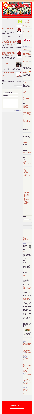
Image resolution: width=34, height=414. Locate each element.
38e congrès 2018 (26, 194)
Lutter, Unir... (8, 16)
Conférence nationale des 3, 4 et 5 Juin (27, 174)
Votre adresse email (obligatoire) (7, 92)
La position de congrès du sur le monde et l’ (8, 63)
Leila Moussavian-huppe (10, 31)
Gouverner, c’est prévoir (26, 125)
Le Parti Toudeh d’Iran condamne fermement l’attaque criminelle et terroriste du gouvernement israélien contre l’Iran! (8, 53)
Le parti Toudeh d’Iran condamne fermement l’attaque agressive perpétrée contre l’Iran (8, 29)
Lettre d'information (15, 403)
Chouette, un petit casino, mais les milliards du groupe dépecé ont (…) (27, 134)
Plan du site (7, 403)
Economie (25, 205)
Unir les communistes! (26, 31)
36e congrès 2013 (26, 192)
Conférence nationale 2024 (27, 200)
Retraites (25, 179)
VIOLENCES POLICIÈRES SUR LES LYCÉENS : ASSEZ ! (27, 148)
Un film (24, 251)
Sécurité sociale (26, 178)
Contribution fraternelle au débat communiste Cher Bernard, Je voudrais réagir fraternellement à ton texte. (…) (26, 391)
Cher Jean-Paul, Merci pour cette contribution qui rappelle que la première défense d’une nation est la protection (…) (27, 350)
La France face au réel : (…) (27, 233)
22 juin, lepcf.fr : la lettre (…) (27, 26)
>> (30, 3)
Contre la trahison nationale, (27, 232)
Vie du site (27, 16)
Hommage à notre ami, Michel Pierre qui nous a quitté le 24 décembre (26, 97)
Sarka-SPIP (23, 403)
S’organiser (18, 16)
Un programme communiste (26, 212)
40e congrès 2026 (26, 196)
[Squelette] (19, 408)
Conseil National (26, 201)
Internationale (13, 16)
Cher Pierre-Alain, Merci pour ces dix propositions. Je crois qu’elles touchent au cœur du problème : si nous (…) (27, 365)
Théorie (25, 210)
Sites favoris (25, 224)
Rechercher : (25, 2)
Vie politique (4, 16)
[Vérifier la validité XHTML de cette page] (11, 408)
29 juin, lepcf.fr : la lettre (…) (27, 25)
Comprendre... (23, 16)
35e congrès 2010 (26, 191)
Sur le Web (25, 226)
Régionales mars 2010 (27, 175)
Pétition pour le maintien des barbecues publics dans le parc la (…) (27, 153)
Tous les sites (24, 82)
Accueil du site (4, 18)
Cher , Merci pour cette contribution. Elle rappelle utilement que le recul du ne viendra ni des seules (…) (27, 344)
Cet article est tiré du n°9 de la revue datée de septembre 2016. (27, 380)
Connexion (4, 0)
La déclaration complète (26, 275)
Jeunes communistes (26, 202)
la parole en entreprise (27, 177)
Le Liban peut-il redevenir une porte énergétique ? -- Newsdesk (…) (26, 91)
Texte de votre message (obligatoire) (8, 98)
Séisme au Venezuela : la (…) (27, 234)
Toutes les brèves (25, 49)
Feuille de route (26, 227)
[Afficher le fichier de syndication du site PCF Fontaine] (27, 150)
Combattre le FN (26, 172)
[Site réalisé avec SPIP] (22, 408)
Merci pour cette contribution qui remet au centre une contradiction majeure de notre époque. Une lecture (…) (27, 354)
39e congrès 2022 (26, 195)
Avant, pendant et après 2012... (27, 169)
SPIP (20, 403)
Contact (11, 403)
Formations (25, 206)
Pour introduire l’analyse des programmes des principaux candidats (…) (27, 121)
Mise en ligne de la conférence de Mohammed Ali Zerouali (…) (26, 100)
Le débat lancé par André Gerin (26, 171)
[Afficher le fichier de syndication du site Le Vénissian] (27, 129)
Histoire (25, 207)
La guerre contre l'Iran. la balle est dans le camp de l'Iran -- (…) (26, 89)
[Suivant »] (21, 26)
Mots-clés (25, 223)
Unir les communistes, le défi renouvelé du (26, 298)
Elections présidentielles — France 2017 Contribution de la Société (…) (27, 119)
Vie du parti (25, 203)
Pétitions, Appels (26, 29)
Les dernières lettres (27, 20)
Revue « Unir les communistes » (26, 209)
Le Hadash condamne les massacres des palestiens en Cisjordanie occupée (27, 140)
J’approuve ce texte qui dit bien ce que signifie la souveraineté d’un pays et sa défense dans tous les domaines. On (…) (27, 360)
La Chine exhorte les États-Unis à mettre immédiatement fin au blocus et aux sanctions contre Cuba (27, 63)
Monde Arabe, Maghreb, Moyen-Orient (27, 185)
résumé (24, 300)
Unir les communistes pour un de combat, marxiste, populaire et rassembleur (27, 287)
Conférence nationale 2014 (27, 198)
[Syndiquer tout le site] (15, 408)
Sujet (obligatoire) (5, 95)
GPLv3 (27, 403)
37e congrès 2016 (26, 193)
